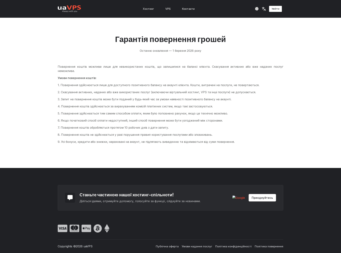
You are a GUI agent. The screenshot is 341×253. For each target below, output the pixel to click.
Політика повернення (269, 246)
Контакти (188, 8)
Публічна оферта (167, 246)
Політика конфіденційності (233, 246)
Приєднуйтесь (262, 197)
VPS (168, 8)
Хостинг (148, 8)
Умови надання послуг (197, 246)
